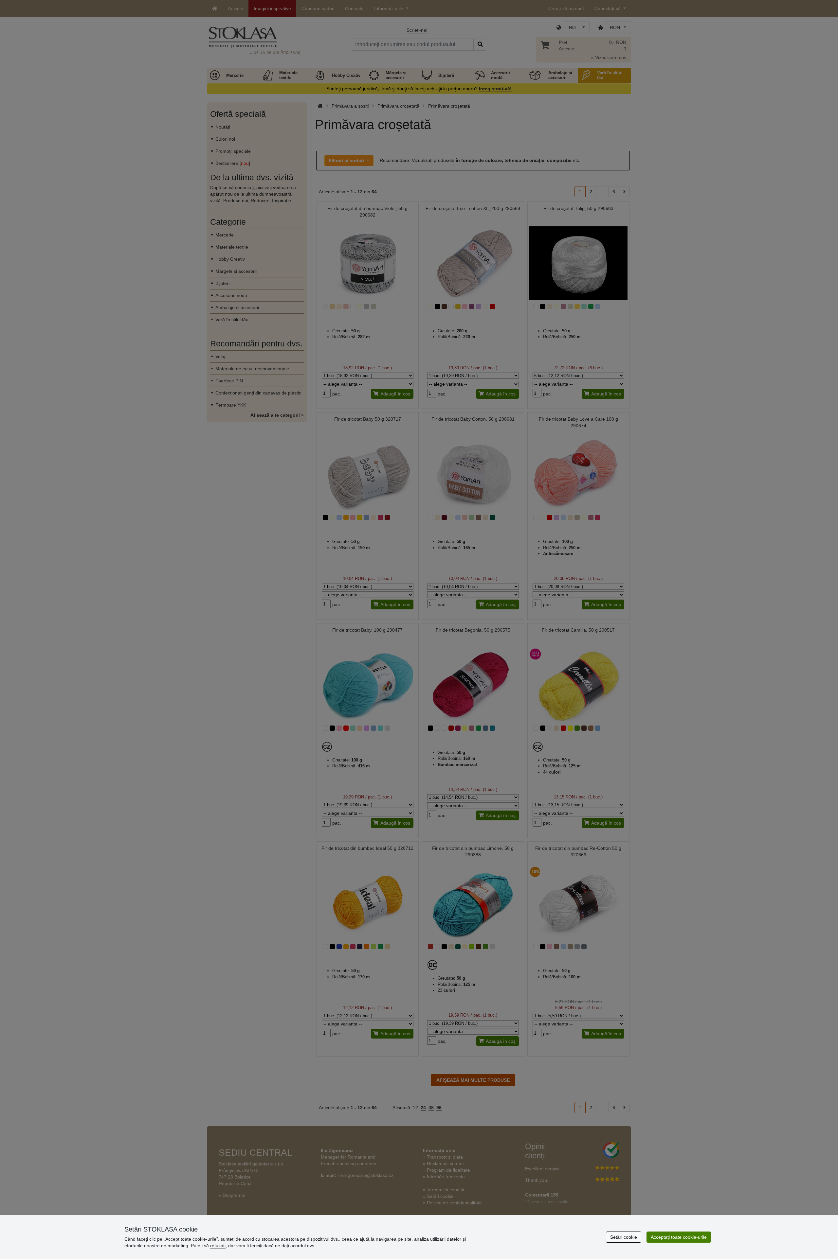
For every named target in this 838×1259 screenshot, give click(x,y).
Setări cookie (623, 1237)
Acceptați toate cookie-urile (679, 1237)
